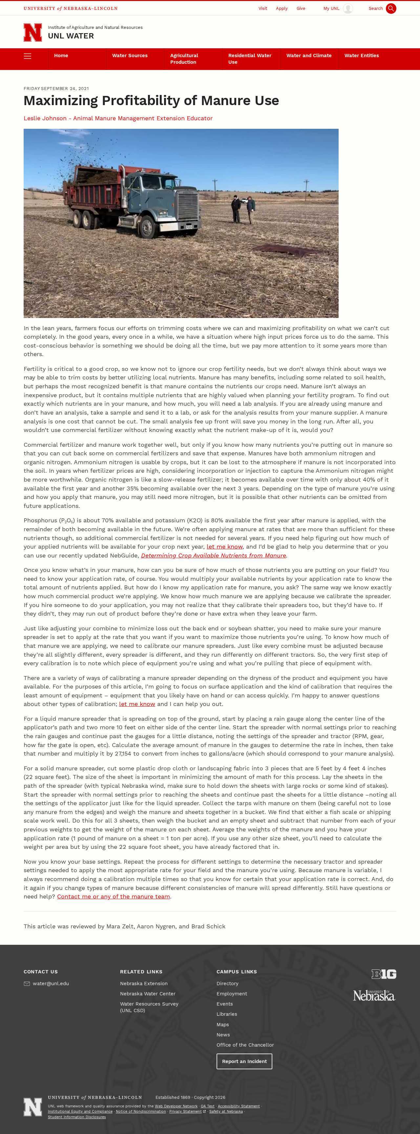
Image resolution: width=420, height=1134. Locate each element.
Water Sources (130, 55)
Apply (282, 8)
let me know (224, 546)
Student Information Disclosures (77, 1117)
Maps (223, 1025)
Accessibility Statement (239, 1106)
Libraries (227, 1014)
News (223, 1035)
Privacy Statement (185, 1111)
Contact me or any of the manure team (113, 896)
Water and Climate (309, 55)
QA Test (208, 1106)
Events (225, 1004)
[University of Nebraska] (374, 995)
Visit (263, 8)
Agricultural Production (184, 59)
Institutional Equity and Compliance (80, 1111)
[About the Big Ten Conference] (384, 974)
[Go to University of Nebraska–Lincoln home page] (33, 32)
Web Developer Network (176, 1106)
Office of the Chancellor (245, 1045)
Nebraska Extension (144, 984)
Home (61, 55)
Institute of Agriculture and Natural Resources (95, 27)
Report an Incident (244, 1061)
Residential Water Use (249, 59)
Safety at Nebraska (226, 1111)
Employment (232, 994)
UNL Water (71, 35)
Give (301, 8)
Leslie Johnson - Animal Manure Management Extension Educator (118, 118)
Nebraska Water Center (148, 994)
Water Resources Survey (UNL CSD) (149, 1007)
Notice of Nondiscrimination (141, 1111)
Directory (228, 984)
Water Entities (362, 55)
